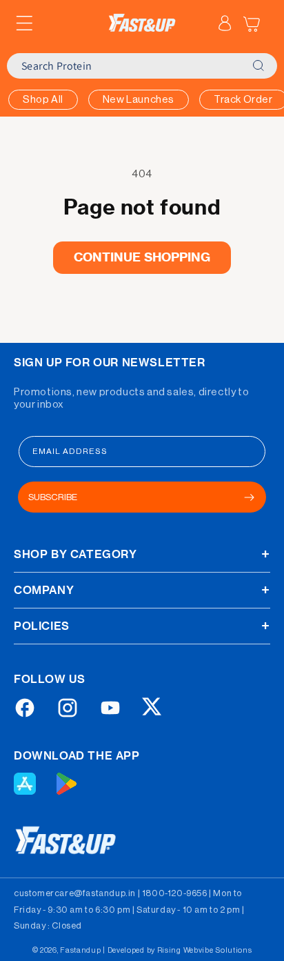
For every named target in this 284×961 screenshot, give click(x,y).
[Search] (258, 66)
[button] (24, 23)
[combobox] (125, 66)
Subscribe (52, 497)
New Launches (138, 100)
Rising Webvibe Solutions (204, 950)
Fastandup (80, 950)
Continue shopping (142, 257)
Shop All (43, 100)
